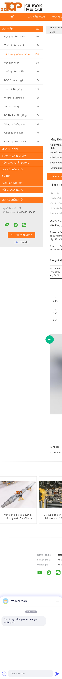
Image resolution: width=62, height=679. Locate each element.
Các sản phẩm (36, 17)
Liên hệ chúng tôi (12, 170)
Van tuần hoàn (21, 63)
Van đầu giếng (21, 106)
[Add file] (4, 673)
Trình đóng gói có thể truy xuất (21, 54)
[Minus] (57, 601)
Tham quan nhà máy (14, 156)
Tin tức (6, 176)
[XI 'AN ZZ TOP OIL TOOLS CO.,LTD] (6, 224)
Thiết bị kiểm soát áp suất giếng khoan (22, 45)
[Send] (57, 673)
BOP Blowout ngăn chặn (21, 80)
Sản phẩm (21, 29)
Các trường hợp (12, 183)
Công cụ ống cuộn (21, 133)
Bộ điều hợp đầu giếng (21, 115)
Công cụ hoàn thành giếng (21, 141)
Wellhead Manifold (21, 98)
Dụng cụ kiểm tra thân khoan (21, 36)
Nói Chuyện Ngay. (12, 190)
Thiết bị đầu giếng (21, 89)
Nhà (12, 17)
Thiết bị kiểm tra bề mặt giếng (21, 71)
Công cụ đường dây (21, 124)
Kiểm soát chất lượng (15, 163)
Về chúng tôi (10, 149)
